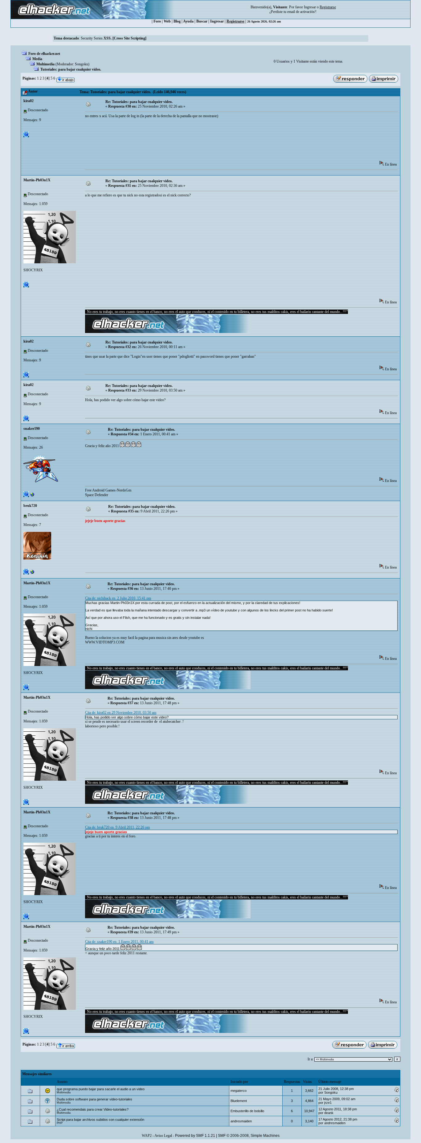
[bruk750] (32, 573)
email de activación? (301, 12)
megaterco (239, 1090)
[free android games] (32, 496)
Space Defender (96, 495)
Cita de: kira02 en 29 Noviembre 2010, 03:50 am (120, 712)
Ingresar (310, 7)
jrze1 (328, 1102)
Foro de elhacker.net (44, 53)
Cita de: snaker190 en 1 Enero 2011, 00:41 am (119, 941)
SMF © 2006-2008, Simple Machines (249, 1135)
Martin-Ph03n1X (37, 180)
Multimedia (45, 64)
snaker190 (31, 428)
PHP (60, 1122)
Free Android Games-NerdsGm (108, 490)
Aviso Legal (163, 1135)
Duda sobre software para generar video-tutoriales (94, 1099)
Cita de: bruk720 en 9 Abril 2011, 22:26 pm (117, 827)
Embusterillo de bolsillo (247, 1111)
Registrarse (235, 21)
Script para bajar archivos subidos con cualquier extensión (100, 1119)
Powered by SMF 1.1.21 (195, 1135)
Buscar (201, 21)
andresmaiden (241, 1121)
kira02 (28, 101)
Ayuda (188, 21)
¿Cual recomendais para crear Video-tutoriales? (93, 1109)
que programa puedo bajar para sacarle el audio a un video (101, 1089)
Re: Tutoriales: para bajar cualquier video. (139, 102)
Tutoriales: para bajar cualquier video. (70, 69)
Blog (177, 21)
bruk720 (30, 506)
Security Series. (113, 38)
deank (328, 1113)
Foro (157, 21)
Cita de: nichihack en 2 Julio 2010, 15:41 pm (118, 598)
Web (167, 21)
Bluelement (239, 1101)
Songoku (81, 64)
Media (37, 59)
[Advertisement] (197, 141)
